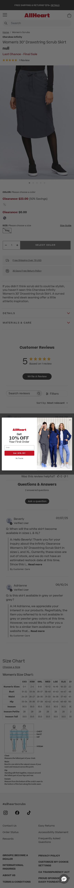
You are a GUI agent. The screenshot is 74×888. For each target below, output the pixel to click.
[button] (64, 879)
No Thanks (19, 458)
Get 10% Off (19, 453)
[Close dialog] (69, 419)
